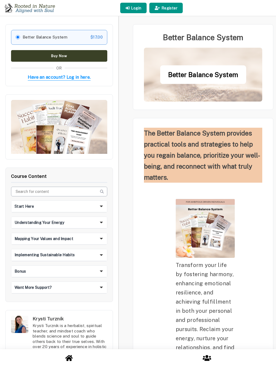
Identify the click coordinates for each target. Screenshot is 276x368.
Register (169, 8)
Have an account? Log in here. (59, 77)
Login (136, 8)
